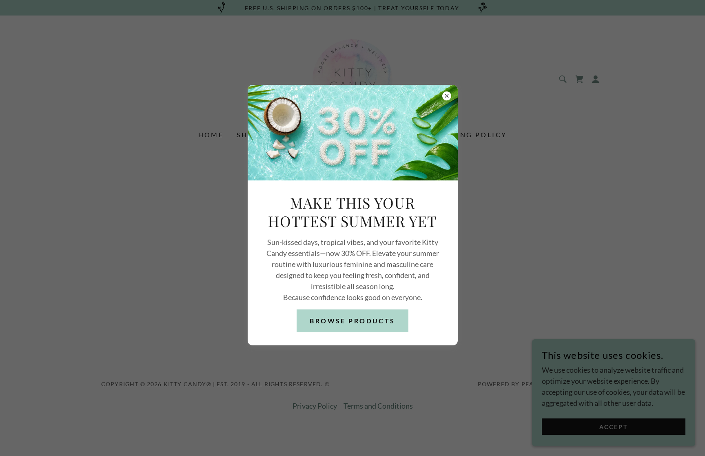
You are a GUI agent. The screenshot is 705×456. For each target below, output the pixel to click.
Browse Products (352, 321)
